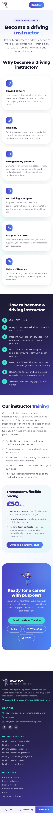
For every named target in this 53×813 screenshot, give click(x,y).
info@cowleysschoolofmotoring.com (23, 721)
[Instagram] (10, 727)
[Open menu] (48, 5)
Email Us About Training (27, 620)
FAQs (4, 792)
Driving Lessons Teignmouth (16, 752)
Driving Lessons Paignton (14, 749)
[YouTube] (16, 727)
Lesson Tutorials (10, 785)
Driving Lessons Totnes (13, 764)
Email (28, 637)
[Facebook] (4, 727)
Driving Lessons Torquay (14, 745)
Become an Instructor (12, 788)
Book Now (36, 5)
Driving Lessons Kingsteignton (17, 756)
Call (16, 629)
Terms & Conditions (11, 796)
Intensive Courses (10, 781)
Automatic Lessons (11, 777)
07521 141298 (11, 717)
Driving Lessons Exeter (13, 760)
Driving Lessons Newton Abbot (17, 741)
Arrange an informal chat (24, 545)
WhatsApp (36, 629)
